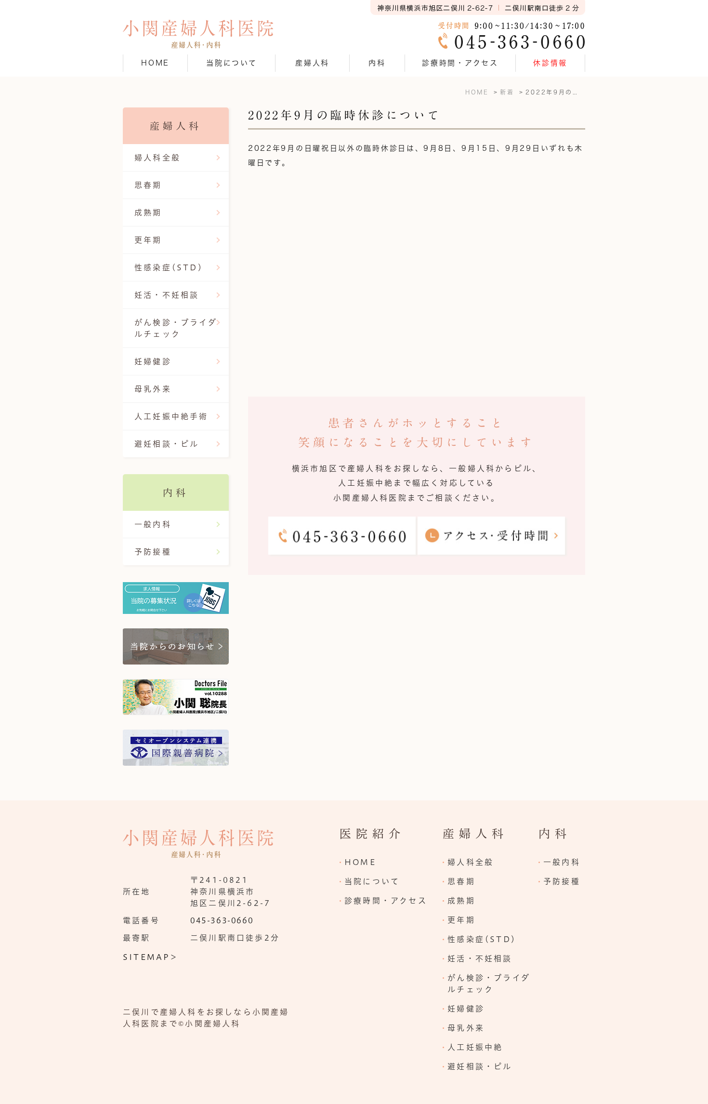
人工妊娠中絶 (475, 1047)
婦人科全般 (157, 157)
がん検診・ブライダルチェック (175, 328)
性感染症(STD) (168, 267)
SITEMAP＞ (151, 957)
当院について (372, 881)
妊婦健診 (152, 361)
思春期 (148, 185)
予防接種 (152, 552)
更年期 (148, 240)
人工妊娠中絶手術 (171, 416)
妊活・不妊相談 (166, 295)
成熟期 (148, 212)
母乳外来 (152, 389)
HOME (155, 63)
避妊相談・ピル (166, 444)
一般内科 (152, 524)
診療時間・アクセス (460, 63)
